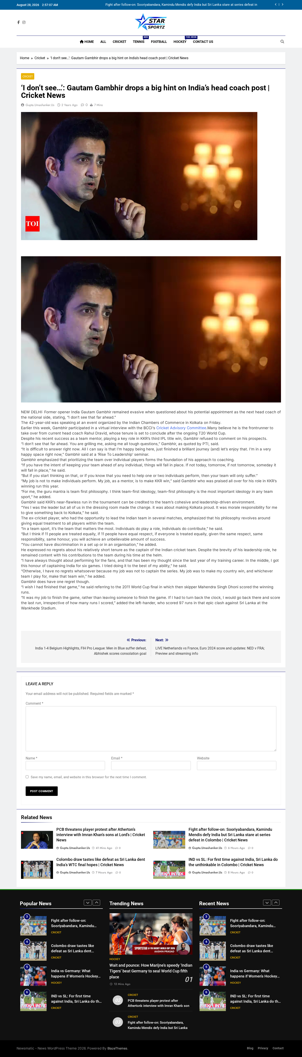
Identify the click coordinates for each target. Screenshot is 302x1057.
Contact (278, 1048)
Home (89, 42)
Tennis (140, 40)
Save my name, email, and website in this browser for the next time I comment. (89, 777)
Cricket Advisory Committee (181, 428)
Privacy (263, 1048)
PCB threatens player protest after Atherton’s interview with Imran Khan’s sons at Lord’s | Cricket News (100, 834)
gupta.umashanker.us (40, 105)
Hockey (182, 40)
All (103, 42)
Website (203, 758)
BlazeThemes (117, 1048)
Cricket (119, 42)
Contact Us (203, 42)
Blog (250, 1048)
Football (159, 42)
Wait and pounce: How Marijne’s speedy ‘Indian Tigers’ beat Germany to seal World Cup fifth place (150, 971)
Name (31, 758)
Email (116, 758)
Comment (34, 703)
